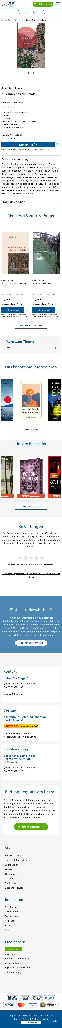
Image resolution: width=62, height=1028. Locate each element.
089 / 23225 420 (14, 771)
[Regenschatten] (31, 398)
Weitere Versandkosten (16, 733)
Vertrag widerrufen (31, 1022)
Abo (7, 930)
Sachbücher (11, 865)
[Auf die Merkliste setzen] (57, 144)
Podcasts (10, 921)
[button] (29, 73)
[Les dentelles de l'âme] (46, 251)
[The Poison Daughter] (31, 475)
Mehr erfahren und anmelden (31, 643)
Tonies (8, 869)
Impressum (15, 1015)
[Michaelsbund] (8, 5)
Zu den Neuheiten (31, 429)
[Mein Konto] (27, 12)
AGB (45, 1019)
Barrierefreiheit (22, 1019)
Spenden (13, 949)
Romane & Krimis (14, 855)
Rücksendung (29, 737)
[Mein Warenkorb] (43, 12)
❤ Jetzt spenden (43, 4)
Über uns (10, 954)
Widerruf (36, 1019)
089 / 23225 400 (14, 687)
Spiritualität (11, 916)
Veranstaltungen (14, 963)
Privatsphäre (46, 1015)
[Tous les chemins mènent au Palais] (15, 251)
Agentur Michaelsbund (17, 967)
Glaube (9, 878)
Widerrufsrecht (12, 737)
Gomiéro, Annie (11, 88)
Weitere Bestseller (31, 506)
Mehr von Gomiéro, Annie (31, 325)
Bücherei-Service (14, 888)
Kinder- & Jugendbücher (18, 860)
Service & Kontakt (13, 694)
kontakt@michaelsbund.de (20, 683)
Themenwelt (12, 874)
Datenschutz (30, 1015)
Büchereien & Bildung (17, 958)
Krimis (8, 348)
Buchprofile (11, 883)
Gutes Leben (12, 911)
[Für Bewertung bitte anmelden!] (8, 107)
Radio (8, 925)
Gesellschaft (11, 907)
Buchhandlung (13, 972)
